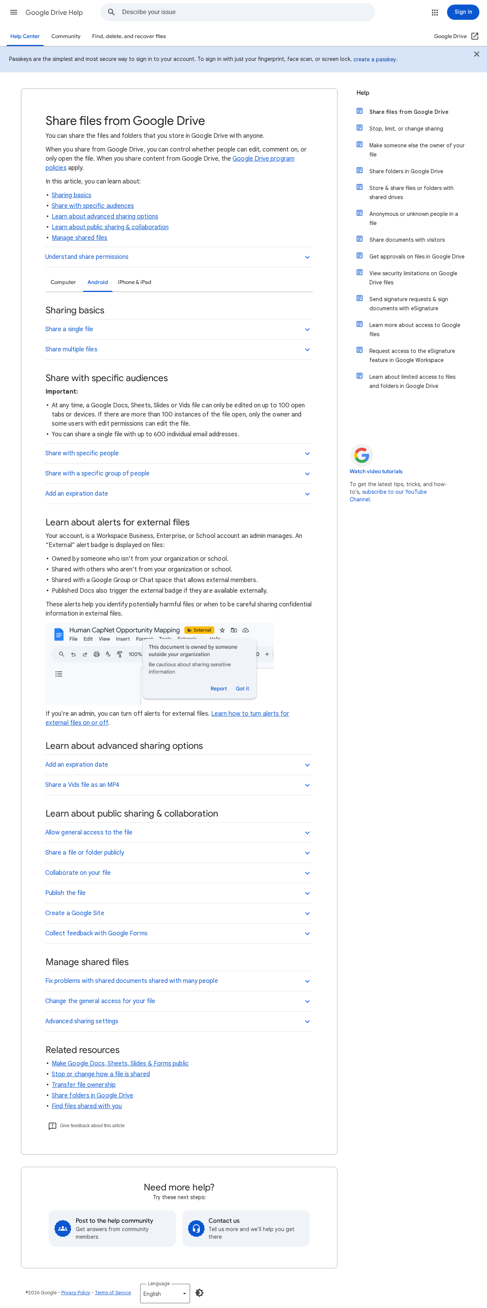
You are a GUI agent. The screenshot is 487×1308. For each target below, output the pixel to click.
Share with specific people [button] (82, 453)
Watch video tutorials (376, 471)
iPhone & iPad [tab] (134, 282)
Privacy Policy (75, 1292)
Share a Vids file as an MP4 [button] (82, 785)
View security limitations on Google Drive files (413, 278)
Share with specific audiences (93, 206)
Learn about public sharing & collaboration (110, 227)
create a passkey (374, 59)
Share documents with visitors (407, 239)
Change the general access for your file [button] (100, 1001)
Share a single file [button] (69, 329)
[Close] (476, 55)
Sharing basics (71, 195)
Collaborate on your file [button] (78, 873)
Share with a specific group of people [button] (97, 473)
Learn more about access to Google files (414, 330)
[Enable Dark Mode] (199, 1293)
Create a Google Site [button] (74, 913)
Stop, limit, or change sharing (406, 128)
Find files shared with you (87, 1106)
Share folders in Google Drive (92, 1095)
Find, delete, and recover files (129, 36)
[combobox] (248, 12)
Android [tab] (98, 282)
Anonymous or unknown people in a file (413, 219)
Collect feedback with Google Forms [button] (96, 933)
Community (66, 36)
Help (362, 93)
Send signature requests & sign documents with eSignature (408, 304)
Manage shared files (80, 238)
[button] (14, 12)
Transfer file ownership (84, 1085)
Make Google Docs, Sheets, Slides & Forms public (120, 1063)
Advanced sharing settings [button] (81, 1021)
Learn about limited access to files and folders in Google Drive (412, 381)
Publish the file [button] (65, 893)
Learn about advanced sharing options (105, 216)
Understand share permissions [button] (87, 257)
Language (159, 1283)
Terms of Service (113, 1292)
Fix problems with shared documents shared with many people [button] (131, 981)
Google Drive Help (54, 12)
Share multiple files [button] (71, 349)
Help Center (25, 36)
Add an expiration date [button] (76, 494)
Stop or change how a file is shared (101, 1074)
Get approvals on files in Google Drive (417, 256)
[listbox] (165, 1293)
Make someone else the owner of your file (417, 150)
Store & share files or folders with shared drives (411, 193)
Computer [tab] (63, 282)
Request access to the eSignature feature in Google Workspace (412, 356)
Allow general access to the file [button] (89, 832)
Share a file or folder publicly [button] (84, 853)
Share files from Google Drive (409, 111)
